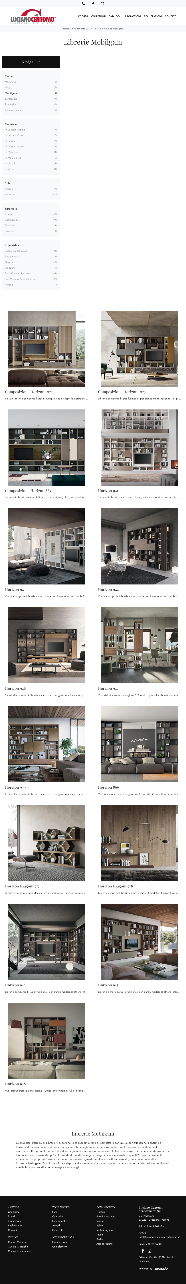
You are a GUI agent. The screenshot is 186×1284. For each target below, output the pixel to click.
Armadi (56, 1225)
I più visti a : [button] (13, 245)
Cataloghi (115, 16)
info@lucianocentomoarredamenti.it (159, 1237)
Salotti (100, 1225)
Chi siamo (14, 1212)
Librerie (97, 28)
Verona (9, 285)
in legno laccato (15, 146)
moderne (10, 194)
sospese (10, 231)
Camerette (58, 1230)
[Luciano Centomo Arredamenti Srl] (33, 16)
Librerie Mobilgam (113, 28)
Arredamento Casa (81, 28)
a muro (9, 214)
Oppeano (10, 268)
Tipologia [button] (11, 209)
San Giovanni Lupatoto (18, 273)
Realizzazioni (153, 16)
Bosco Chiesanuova (16, 251)
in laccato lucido (15, 130)
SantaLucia (11, 99)
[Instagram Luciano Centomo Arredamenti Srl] (102, 4)
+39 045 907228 (153, 1226)
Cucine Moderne (17, 1242)
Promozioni (133, 16)
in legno (10, 141)
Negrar (9, 262)
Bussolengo (11, 256)
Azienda (83, 16)
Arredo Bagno (104, 1244)
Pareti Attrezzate (105, 1216)
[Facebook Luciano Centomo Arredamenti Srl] (93, 4)
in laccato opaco (15, 135)
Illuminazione (60, 1242)
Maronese (10, 82)
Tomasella (10, 104)
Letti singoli (59, 1221)
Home (66, 28)
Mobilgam (11, 93)
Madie (100, 1221)
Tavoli (99, 1235)
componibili (12, 220)
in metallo (10, 163)
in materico (11, 152)
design (9, 189)
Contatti (171, 16)
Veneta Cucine (13, 110)
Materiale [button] (11, 124)
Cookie (153, 1257)
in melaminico (13, 158)
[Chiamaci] (83, 4)
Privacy (143, 1257)
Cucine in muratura (19, 1251)
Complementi (60, 1247)
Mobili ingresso (105, 1230)
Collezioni (98, 16)
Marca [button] (9, 76)
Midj (7, 87)
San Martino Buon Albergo (20, 279)
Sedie (99, 1239)
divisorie (10, 225)
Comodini (58, 1216)
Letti (54, 1212)
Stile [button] (8, 183)
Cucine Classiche (18, 1247)
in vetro (9, 169)
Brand (11, 1216)
